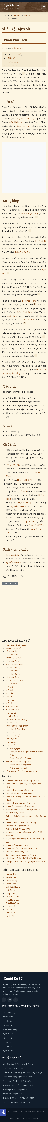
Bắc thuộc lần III (13, 677)
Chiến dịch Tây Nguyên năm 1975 (20, 803)
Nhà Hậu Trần (12, 706)
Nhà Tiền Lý (15, 667)
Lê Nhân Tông (29, 300)
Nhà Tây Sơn (11, 738)
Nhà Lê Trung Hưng (18, 719)
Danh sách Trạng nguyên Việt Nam (21, 855)
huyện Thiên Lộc (26, 118)
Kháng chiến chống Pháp (20, 764)
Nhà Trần (10, 700)
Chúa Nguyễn (15, 735)
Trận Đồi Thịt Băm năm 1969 (18, 825)
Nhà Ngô (9, 687)
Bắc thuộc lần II (12, 661)
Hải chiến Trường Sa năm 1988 (19, 793)
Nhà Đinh (9, 690)
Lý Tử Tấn (22, 491)
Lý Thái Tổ (10, 906)
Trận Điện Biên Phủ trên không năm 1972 (24, 780)
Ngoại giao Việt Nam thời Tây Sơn (17, 1068)
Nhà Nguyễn (11, 742)
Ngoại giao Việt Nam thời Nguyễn (17, 1081)
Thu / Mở (16, 54)
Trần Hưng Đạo (12, 899)
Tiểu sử (11, 58)
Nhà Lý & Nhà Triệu (14, 664)
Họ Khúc (13, 683)
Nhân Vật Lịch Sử (18, 48)
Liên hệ (35, 1118)
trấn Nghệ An (16, 122)
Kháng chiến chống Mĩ (19, 767)
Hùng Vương (11, 893)
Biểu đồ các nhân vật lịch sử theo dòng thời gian (23, 1072)
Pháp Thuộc (11, 745)
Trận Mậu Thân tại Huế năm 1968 (20, 806)
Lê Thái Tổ (40, 241)
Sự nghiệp (13, 62)
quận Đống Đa (16, 373)
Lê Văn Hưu (28, 319)
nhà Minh (12, 316)
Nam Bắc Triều (12, 716)
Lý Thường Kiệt (12, 896)
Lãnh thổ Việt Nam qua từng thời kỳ (21, 822)
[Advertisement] (24, 167)
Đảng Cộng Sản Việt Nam (20, 758)
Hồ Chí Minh (11, 916)
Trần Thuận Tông (29, 213)
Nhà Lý (9, 696)
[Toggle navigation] (43, 7)
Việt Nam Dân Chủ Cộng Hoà (18, 761)
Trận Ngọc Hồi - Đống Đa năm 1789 (18, 1089)
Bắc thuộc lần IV (12, 709)
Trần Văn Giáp (14, 465)
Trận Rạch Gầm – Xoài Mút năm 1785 (22, 848)
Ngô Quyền (10, 890)
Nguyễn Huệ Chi (25, 480)
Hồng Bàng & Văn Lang (16, 645)
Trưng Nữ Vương (13, 657)
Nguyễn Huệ (11, 877)
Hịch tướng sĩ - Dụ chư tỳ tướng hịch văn (23, 858)
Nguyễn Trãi (11, 874)
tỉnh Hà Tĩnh (23, 126)
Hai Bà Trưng (11, 880)
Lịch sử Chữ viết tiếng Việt (17, 851)
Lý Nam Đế (10, 912)
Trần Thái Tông (25, 312)
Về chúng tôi (14, 1118)
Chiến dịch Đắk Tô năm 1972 (18, 829)
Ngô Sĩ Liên (29, 521)
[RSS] (15, 999)
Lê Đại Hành (11, 883)
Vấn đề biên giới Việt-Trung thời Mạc (18, 1064)
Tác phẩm (12, 65)
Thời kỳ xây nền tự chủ (15, 680)
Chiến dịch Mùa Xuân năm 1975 (19, 790)
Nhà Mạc (13, 722)
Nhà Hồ (9, 703)
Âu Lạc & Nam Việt (14, 648)
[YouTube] (9, 999)
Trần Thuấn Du (22, 252)
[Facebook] (4, 999)
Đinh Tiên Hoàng (13, 887)
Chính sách (26, 1118)
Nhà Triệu (14, 654)
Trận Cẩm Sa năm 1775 (13, 1094)
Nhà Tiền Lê (11, 693)
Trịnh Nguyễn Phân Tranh (17, 725)
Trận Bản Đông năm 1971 (17, 845)
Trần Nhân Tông (13, 903)
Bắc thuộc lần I (12, 651)
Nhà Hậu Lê (11, 713)
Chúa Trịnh (14, 732)
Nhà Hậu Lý (15, 674)
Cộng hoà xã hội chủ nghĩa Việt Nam (21, 771)
